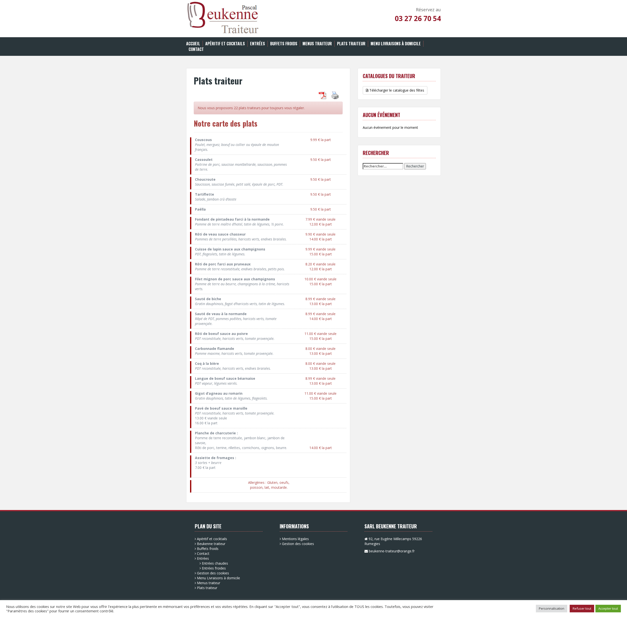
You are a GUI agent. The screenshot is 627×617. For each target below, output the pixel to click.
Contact (196, 49)
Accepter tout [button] (608, 608)
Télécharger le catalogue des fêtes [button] (396, 90)
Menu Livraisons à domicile (396, 44)
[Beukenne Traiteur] (223, 18)
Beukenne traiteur (211, 543)
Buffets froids (283, 44)
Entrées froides (214, 568)
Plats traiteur (351, 44)
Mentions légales (295, 538)
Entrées (257, 44)
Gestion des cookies (213, 573)
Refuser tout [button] (582, 608)
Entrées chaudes (215, 563)
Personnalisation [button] (551, 608)
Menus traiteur (317, 44)
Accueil (193, 44)
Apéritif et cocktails (225, 44)
